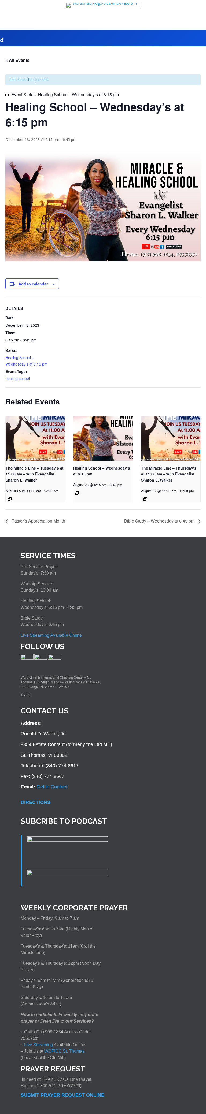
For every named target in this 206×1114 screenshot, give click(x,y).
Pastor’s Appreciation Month (37, 521)
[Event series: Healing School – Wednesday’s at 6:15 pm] (10, 499)
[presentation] (35, 438)
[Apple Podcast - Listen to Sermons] (67, 840)
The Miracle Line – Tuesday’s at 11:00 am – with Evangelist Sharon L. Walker (35, 474)
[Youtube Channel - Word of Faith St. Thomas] (54, 658)
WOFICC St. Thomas (64, 1051)
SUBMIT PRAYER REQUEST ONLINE (62, 1095)
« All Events (17, 60)
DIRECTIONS (35, 802)
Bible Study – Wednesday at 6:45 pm (160, 521)
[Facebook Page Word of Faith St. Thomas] (27, 658)
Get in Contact (51, 786)
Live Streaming (38, 1044)
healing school (17, 378)
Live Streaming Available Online (51, 635)
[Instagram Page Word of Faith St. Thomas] (40, 658)
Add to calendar (33, 283)
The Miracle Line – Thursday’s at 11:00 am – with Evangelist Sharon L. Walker (168, 474)
